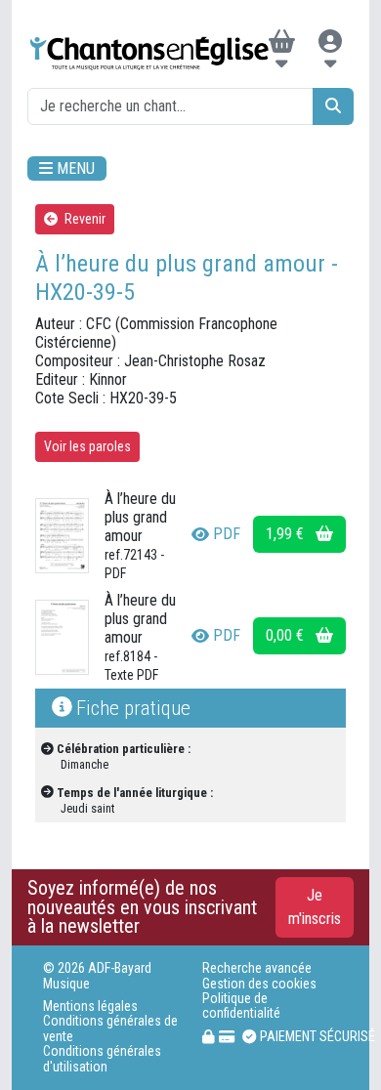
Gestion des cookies (259, 984)
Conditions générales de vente (110, 1028)
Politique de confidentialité (241, 1006)
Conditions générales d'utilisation (102, 1058)
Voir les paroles (87, 446)
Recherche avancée (257, 968)
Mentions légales (90, 1006)
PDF (226, 533)
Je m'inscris (314, 907)
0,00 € (287, 635)
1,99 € (287, 533)
